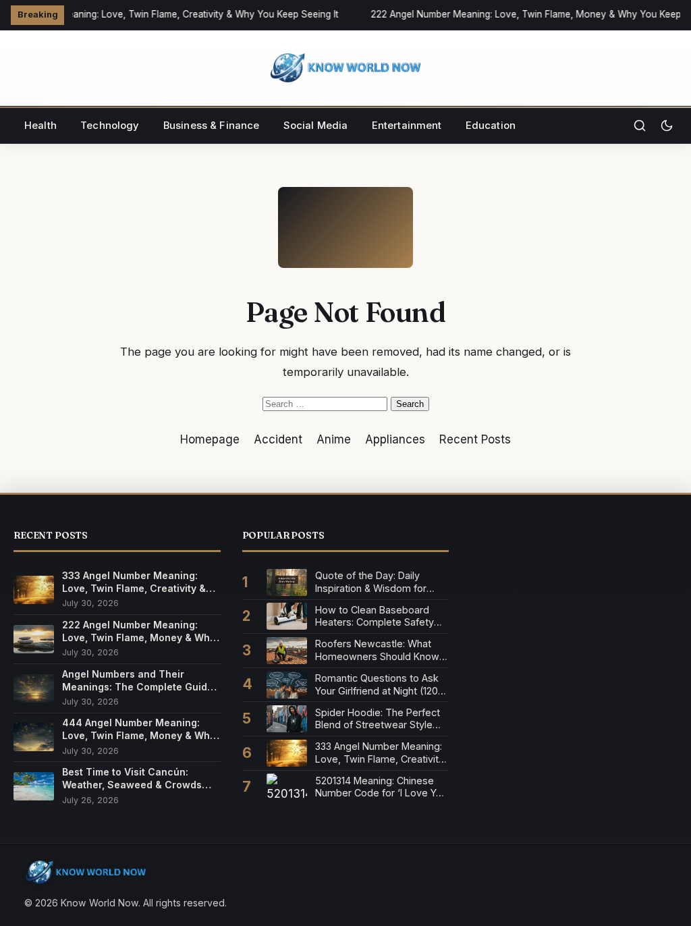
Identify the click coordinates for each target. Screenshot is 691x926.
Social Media (315, 125)
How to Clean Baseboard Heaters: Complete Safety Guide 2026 (374, 616)
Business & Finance (211, 125)
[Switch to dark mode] (667, 125)
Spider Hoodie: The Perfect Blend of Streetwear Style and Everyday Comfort (377, 719)
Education (491, 125)
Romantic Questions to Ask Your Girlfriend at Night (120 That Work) (377, 684)
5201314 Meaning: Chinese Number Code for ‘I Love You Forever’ (381, 787)
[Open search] (640, 125)
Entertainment (407, 125)
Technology (110, 125)
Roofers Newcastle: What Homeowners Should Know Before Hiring (377, 650)
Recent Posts (475, 439)
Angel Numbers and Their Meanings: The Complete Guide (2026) (137, 680)
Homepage (210, 439)
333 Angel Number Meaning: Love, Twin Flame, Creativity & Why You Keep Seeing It (134, 582)
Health (40, 125)
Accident (278, 439)
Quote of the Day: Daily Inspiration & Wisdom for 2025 (370, 582)
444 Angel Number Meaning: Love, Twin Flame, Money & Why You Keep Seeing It (138, 729)
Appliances (395, 439)
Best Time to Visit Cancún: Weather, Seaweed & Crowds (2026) (132, 778)
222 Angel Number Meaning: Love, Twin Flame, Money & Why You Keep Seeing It (138, 631)
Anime (333, 439)
